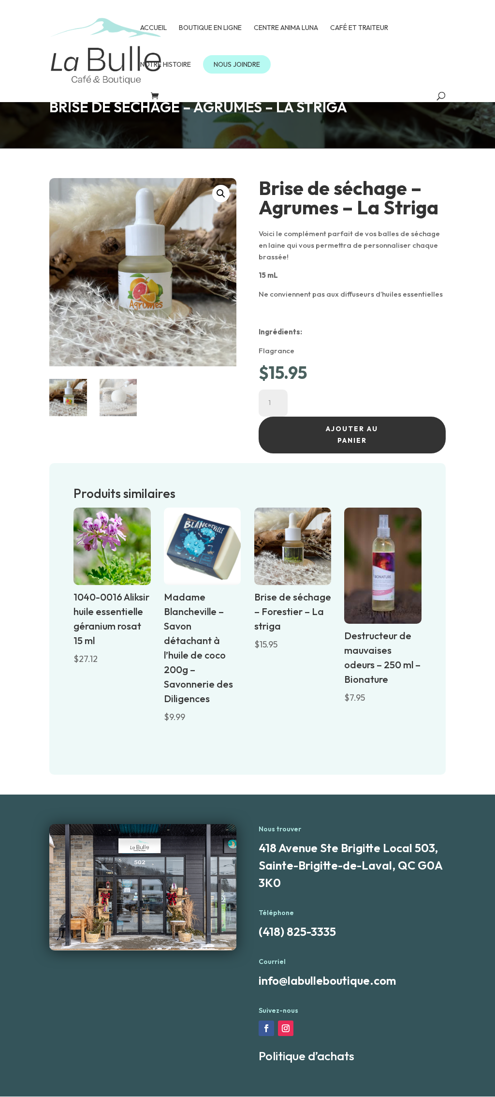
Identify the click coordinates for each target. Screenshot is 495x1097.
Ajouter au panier (352, 434)
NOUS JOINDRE (237, 64)
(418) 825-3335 (297, 931)
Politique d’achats (306, 1056)
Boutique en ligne (210, 28)
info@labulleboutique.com (327, 980)
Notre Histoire (165, 65)
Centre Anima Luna (286, 28)
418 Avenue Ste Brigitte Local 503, (348, 848)
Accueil (153, 28)
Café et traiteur (359, 28)
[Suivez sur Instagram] (285, 1028)
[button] (221, 193)
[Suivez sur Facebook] (266, 1028)
